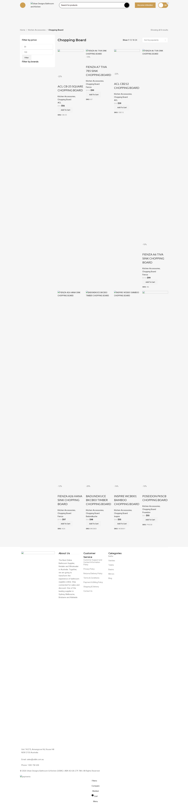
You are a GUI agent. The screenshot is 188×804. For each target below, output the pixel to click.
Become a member (145, 5)
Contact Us (87, 591)
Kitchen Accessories (37, 30)
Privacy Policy (89, 569)
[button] (150, 519)
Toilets (111, 565)
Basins (111, 569)
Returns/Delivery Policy (92, 573)
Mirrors (111, 574)
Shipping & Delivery (91, 587)
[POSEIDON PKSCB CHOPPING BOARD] (155, 388)
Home (22, 30)
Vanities (111, 561)
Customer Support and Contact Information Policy (92, 562)
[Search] (126, 5)
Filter (27, 58)
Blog (110, 578)
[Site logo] (43, 5)
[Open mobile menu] (23, 5)
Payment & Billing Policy (93, 582)
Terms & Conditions (91, 578)
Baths (110, 556)
